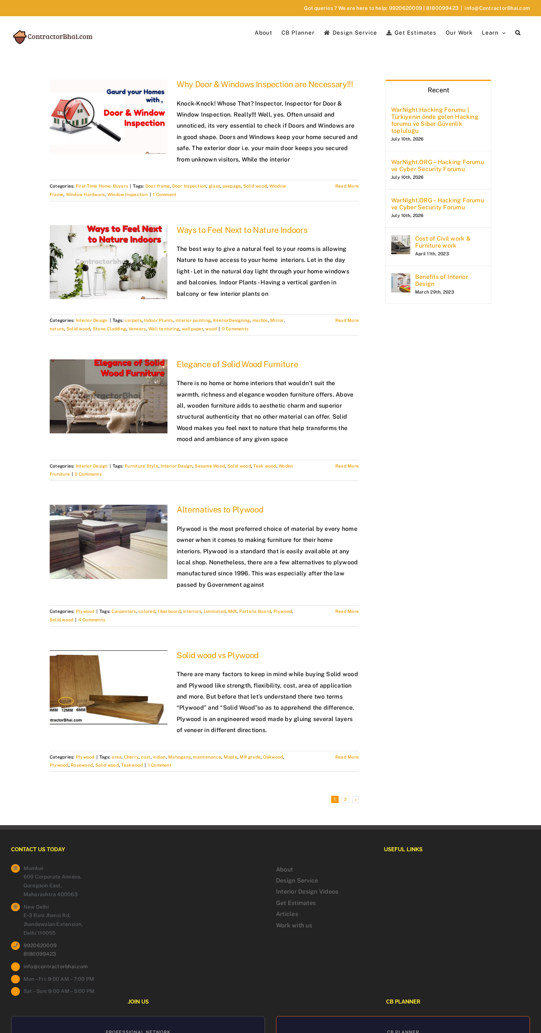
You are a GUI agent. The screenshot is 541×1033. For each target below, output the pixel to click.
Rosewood (82, 765)
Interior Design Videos (307, 891)
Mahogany (179, 757)
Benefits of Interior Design (441, 280)
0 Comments (235, 328)
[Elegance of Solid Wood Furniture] (108, 396)
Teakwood (132, 765)
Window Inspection (127, 194)
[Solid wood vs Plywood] (108, 687)
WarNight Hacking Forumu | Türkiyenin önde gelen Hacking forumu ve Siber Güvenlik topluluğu (434, 120)
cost (146, 757)
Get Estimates (296, 902)
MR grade (250, 757)
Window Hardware (85, 194)
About (284, 869)
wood (211, 328)
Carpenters (124, 611)
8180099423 (442, 8)
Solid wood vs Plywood (218, 655)
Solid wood (255, 186)
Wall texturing (163, 328)
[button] (518, 32)
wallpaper (192, 328)
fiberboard (169, 611)
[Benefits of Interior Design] (400, 278)
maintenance (207, 757)
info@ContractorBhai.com (497, 8)
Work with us (294, 925)
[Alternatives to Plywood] (108, 542)
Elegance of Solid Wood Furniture (237, 364)
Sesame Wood (210, 466)
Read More (347, 186)
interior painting (193, 320)
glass (214, 186)
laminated (215, 611)
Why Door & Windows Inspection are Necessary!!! (265, 84)
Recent (438, 90)
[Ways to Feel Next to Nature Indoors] (108, 262)
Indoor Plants (158, 320)
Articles (287, 913)
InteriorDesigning (231, 320)
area (116, 757)
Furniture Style (141, 466)
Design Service (297, 880)
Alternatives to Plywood (220, 509)
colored (146, 611)
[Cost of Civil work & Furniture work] (400, 240)
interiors (192, 611)
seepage (232, 186)
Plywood (85, 611)
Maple (230, 757)
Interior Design (92, 320)
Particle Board (255, 611)
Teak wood (264, 466)
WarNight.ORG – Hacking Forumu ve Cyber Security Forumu (437, 166)
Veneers (137, 328)
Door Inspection (189, 186)
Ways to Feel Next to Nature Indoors (242, 230)
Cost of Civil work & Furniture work (443, 242)
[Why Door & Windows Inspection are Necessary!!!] (108, 116)
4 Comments (91, 619)
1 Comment (164, 194)
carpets (133, 320)
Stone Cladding (109, 328)
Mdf (232, 611)
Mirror (276, 320)
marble (260, 320)
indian (159, 757)
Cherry (131, 757)
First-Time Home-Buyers (102, 186)
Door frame (157, 186)
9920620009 (405, 8)
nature (57, 328)
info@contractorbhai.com (56, 966)
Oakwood (273, 757)
